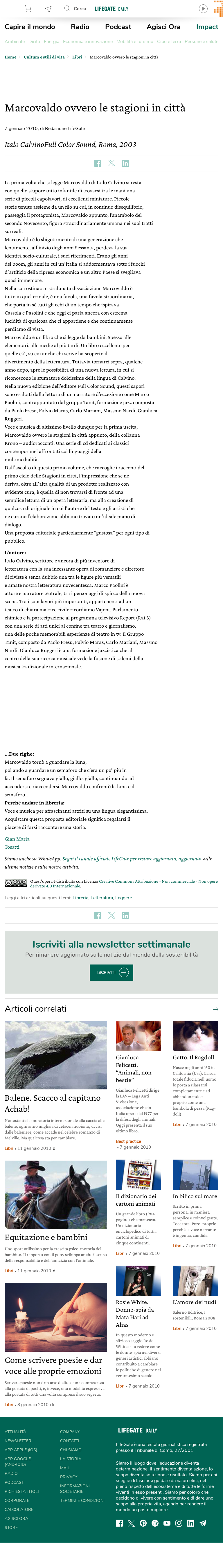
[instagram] (178, 1523)
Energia (51, 41)
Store (28, 8)
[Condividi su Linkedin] (125, 163)
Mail (65, 1468)
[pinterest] (143, 1523)
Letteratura (102, 898)
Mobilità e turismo (134, 41)
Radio (80, 26)
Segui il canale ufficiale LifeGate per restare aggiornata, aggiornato (131, 858)
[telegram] (202, 1523)
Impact (207, 26)
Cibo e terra (169, 41)
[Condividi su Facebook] (97, 163)
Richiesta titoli (22, 1491)
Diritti (34, 41)
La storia (70, 1459)
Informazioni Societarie (75, 1488)
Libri (9, 1148)
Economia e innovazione (88, 41)
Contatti (69, 1441)
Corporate (17, 1500)
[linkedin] (190, 1523)
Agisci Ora (164, 26)
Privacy (68, 1477)
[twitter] (131, 1523)
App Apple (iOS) (21, 1450)
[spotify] (155, 1523)
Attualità (15, 1432)
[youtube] (166, 1523)
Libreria (80, 898)
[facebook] (119, 1523)
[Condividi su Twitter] (111, 163)
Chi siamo (71, 1450)
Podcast (118, 26)
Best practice (128, 1141)
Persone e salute (201, 41)
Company (70, 1432)
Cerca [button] (80, 9)
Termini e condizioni (82, 1500)
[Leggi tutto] (214, 1009)
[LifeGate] (111, 9)
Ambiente (15, 41)
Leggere (123, 898)
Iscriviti (106, 972)
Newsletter (48, 8)
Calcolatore (19, 1509)
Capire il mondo (30, 26)
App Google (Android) (18, 1461)
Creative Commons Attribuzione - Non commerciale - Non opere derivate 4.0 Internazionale (124, 883)
